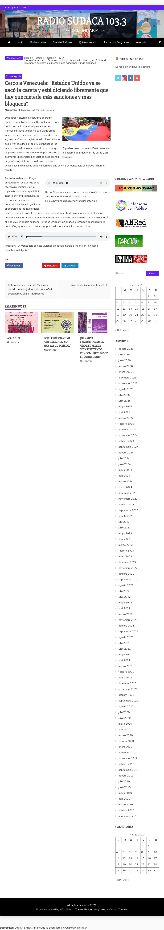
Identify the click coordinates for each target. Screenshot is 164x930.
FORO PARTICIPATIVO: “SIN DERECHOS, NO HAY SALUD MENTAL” (57, 341)
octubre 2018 (126, 810)
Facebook (14, 265)
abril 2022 (124, 608)
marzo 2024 (126, 481)
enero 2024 (125, 487)
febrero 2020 (126, 741)
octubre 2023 (126, 504)
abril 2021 (124, 660)
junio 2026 (125, 360)
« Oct (118, 330)
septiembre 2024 (128, 446)
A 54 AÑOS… (14, 338)
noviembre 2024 (128, 435)
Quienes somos (88, 42)
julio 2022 (124, 591)
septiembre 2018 (128, 816)
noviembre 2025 (128, 383)
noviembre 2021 (128, 619)
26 (124, 320)
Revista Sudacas (62, 42)
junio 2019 (125, 787)
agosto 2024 (126, 452)
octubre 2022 (126, 573)
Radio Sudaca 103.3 (82, 21)
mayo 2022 (125, 602)
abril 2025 (124, 412)
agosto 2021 (126, 637)
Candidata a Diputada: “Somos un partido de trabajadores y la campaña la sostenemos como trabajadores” (30, 289)
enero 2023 (125, 556)
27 (130, 320)
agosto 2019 (126, 775)
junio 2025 (125, 400)
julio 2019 (124, 781)
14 (136, 308)
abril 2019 (124, 798)
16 (149, 308)
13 (130, 308)
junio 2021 (125, 648)
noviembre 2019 (128, 758)
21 (136, 314)
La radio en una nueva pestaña (133, 66)
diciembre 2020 (127, 683)
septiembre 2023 (128, 510)
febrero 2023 (126, 550)
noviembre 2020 (128, 689)
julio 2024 (124, 458)
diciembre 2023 (127, 492)
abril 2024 (124, 475)
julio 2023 (124, 521)
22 (142, 314)
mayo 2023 (125, 533)
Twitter (33, 265)
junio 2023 (125, 527)
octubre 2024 (126, 441)
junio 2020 (125, 717)
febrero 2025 (126, 423)
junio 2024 (125, 464)
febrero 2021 (126, 671)
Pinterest (52, 265)
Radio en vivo (38, 42)
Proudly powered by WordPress (55, 909)
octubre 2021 (126, 625)
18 (117, 314)
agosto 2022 (126, 585)
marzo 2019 (126, 804)
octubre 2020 (126, 694)
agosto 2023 (126, 516)
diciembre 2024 (127, 429)
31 (155, 320)
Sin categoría (13, 76)
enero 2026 (125, 371)
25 (117, 320)
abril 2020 (124, 729)
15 (142, 308)
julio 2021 (124, 642)
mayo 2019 (125, 792)
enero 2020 (125, 746)
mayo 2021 (125, 654)
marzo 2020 (126, 735)
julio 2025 (124, 394)
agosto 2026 (126, 348)
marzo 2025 (126, 417)
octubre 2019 (126, 764)
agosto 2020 (126, 706)
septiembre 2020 (128, 700)
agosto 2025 (126, 389)
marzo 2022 (126, 614)
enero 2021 (125, 677)
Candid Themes (118, 909)
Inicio (20, 42)
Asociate (141, 42)
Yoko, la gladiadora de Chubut (87, 284)
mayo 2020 (125, 723)
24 (155, 314)
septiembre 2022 (128, 579)
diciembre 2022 (127, 562)
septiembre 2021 (128, 631)
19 (124, 314)
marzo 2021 (126, 666)
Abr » (126, 330)
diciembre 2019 (127, 752)
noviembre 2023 (128, 498)
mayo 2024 (125, 469)
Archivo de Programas (116, 42)
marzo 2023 (126, 544)
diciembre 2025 (127, 377)
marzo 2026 (126, 366)
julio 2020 (124, 712)
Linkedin (71, 265)
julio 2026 (124, 354)
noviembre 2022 (128, 567)
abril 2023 (124, 539)
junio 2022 (125, 596)
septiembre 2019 (128, 769)
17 (155, 308)
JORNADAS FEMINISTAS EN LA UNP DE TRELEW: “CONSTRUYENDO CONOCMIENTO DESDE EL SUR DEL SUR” (94, 347)
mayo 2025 (125, 406)
